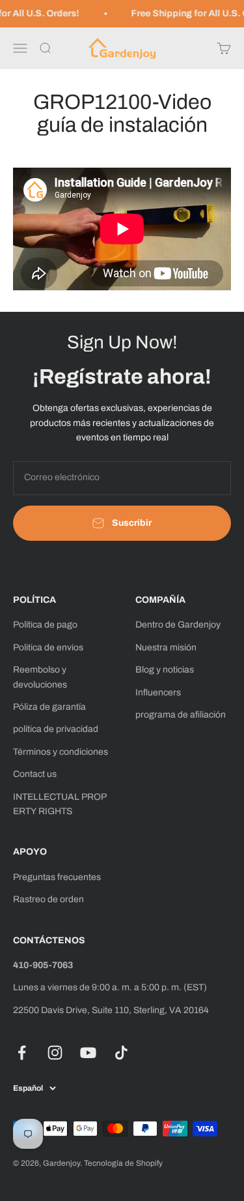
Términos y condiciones (60, 752)
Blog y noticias (164, 670)
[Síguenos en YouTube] (88, 1052)
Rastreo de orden (48, 899)
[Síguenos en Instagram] (55, 1052)
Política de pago (45, 625)
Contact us (35, 774)
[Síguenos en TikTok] (121, 1052)
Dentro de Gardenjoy (178, 625)
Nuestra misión (166, 647)
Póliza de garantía (49, 707)
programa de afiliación (180, 715)
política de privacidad (55, 729)
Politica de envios (48, 647)
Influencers (158, 692)
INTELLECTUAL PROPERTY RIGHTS (60, 804)
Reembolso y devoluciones (40, 677)
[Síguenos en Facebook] (22, 1052)
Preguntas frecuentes (57, 877)
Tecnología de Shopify (123, 1163)
